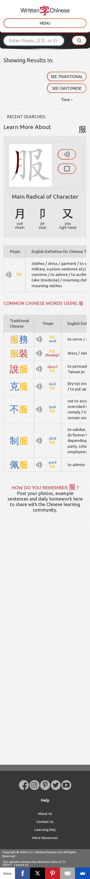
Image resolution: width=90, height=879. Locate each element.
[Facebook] (22, 873)
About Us (45, 814)
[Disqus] (45, 588)
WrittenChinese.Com (49, 852)
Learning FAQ (45, 830)
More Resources (45, 838)
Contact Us (45, 822)
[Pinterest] (52, 873)
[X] (37, 873)
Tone (66, 99)
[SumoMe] (82, 873)
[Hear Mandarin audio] (67, 154)
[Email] (67, 873)
